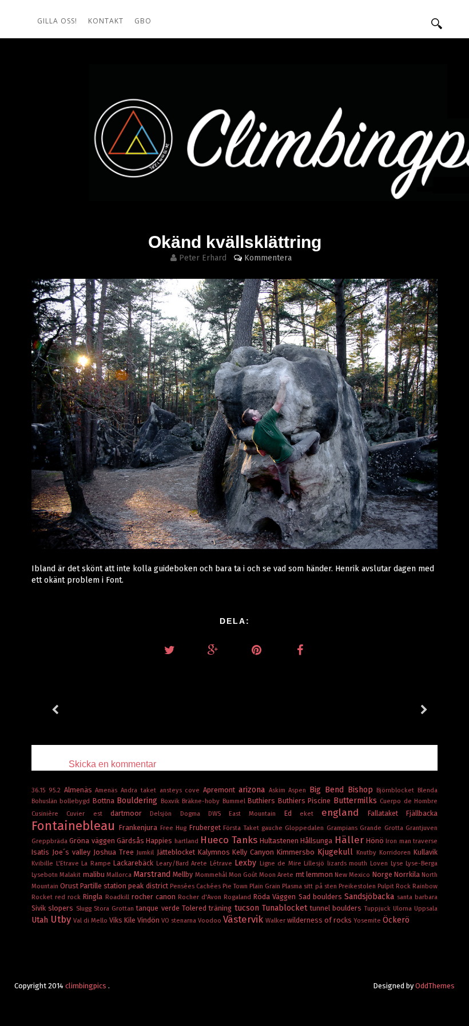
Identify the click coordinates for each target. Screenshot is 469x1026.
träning (221, 908)
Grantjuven (422, 828)
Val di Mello (91, 920)
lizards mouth (348, 863)
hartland (187, 841)
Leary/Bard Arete (183, 863)
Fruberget (206, 827)
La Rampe (97, 863)
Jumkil (147, 852)
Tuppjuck (378, 908)
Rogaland (238, 897)
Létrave (222, 863)
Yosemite (368, 920)
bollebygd (75, 801)
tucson (248, 908)
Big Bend (328, 790)
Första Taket (242, 828)
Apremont (221, 789)
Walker (276, 920)
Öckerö (396, 920)
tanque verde (159, 908)
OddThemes (435, 985)
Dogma (194, 813)
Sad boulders (321, 896)
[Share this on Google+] (213, 650)
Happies (160, 840)
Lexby (247, 863)
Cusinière (48, 813)
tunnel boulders (337, 908)
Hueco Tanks (230, 839)
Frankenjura (139, 827)
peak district (148, 885)
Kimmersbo (297, 852)
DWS (218, 813)
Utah (40, 920)
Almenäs (80, 789)
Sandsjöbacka (370, 896)
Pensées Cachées (196, 886)
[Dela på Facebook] (300, 650)
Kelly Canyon (254, 852)
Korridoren (396, 852)
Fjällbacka (422, 813)
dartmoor (130, 813)
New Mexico (353, 875)
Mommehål (212, 875)
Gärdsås (131, 840)
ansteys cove (182, 790)
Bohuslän (45, 801)
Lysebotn (45, 875)
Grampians (343, 828)
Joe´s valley (72, 852)
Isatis (41, 852)
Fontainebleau (75, 825)
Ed (292, 813)
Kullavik (426, 852)
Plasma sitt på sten (310, 886)
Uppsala (426, 908)
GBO (143, 21)
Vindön (149, 920)
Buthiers (262, 800)
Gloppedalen (305, 828)
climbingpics (86, 985)
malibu (94, 874)
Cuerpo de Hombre (409, 801)
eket (310, 813)
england (344, 812)
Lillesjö (315, 863)
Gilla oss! (57, 21)
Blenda (428, 790)
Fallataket (387, 813)
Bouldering (138, 800)
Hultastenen (280, 840)
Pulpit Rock (394, 886)
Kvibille (43, 863)
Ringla (94, 896)
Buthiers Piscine (305, 800)
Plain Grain (265, 886)
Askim (279, 790)
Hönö (375, 840)
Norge (383, 874)
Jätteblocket (177, 852)
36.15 (40, 790)
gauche (273, 828)
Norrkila (408, 874)
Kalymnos (215, 852)
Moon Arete (277, 875)
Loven (380, 863)
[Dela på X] (169, 650)
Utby (61, 919)
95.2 (56, 790)
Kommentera (268, 258)
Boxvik (171, 801)
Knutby (367, 852)
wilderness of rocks (320, 920)
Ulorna (403, 908)
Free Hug (174, 828)
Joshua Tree (115, 852)
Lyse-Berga (422, 863)
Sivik (39, 908)
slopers (61, 908)
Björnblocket (397, 790)
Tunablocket (286, 908)
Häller (350, 839)
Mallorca (119, 875)
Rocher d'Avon (201, 897)
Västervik (244, 919)
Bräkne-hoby (202, 801)
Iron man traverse (411, 841)
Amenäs (108, 790)
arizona (254, 790)
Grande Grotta (383, 828)
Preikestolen (358, 886)
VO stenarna (179, 920)
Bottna (105, 800)
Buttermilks (356, 800)
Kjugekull (336, 852)
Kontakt (106, 21)
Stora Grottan (115, 908)
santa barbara (417, 897)
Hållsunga (317, 840)
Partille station (104, 885)
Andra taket (140, 790)
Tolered (195, 908)
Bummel (235, 801)
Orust (70, 885)
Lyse (398, 863)
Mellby (183, 874)
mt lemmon (315, 874)
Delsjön (165, 813)
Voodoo (210, 920)
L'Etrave (69, 863)
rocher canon (155, 896)
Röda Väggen (275, 896)
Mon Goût (244, 875)
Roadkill (118, 897)
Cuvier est (88, 813)
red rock (69, 897)
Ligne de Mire (282, 863)
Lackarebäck (134, 863)
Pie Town (235, 886)
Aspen (298, 790)
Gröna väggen (93, 840)
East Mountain (256, 813)
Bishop (362, 790)
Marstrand (153, 874)
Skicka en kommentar (112, 764)
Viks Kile (123, 920)
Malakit (70, 875)
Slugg (85, 908)
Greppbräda (50, 841)
